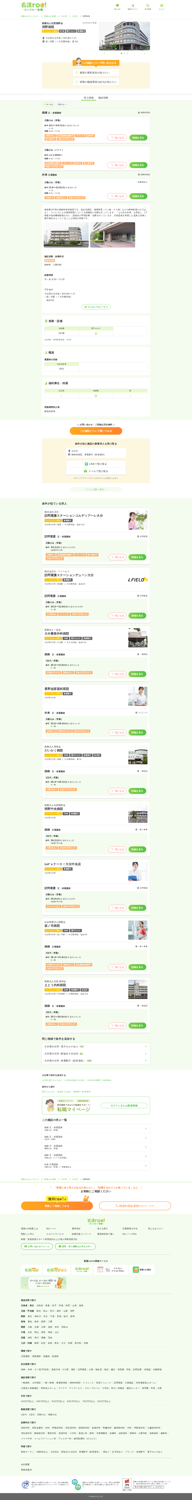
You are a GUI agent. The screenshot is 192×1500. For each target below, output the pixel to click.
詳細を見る (138, 137)
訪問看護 (82, 1369)
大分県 (64, 16)
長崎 (50, 1343)
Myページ (51, 1228)
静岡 (43, 1321)
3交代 (32, 1414)
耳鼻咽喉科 (101, 1433)
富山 (45, 1311)
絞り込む (50, 104)
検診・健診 (109, 1369)
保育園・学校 (124, 1369)
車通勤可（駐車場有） (82, 1091)
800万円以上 (104, 1401)
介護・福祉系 (95, 1369)
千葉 (52, 1316)
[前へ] (107, 53)
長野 (72, 1311)
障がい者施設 (117, 1388)
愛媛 (43, 1337)
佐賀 (43, 1343)
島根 (50, 1332)
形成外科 (63, 1433)
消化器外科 (26, 1433)
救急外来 (56, 1369)
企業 (160, 1388)
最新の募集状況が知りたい (95, 72)
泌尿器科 (123, 1433)
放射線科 (154, 1433)
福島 (81, 1305)
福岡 (36, 1343)
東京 (30, 1316)
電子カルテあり (48, 1091)
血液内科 (96, 1427)
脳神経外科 (39, 1433)
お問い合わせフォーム (39, 1246)
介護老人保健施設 (29, 1388)
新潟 (38, 1311)
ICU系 (66, 1369)
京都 (36, 1327)
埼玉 (45, 1316)
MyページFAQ (129, 1234)
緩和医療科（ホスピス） (86, 1438)
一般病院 (25, 1382)
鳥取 (43, 1332)
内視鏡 (147, 1369)
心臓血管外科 (153, 1427)
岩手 (54, 1305)
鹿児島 (78, 1343)
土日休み (54, 1451)
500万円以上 (58, 1401)
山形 (74, 1305)
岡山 (36, 1332)
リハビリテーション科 (45, 1438)
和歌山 (65, 1327)
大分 (63, 1343)
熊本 (56, 1343)
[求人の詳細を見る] (96, 536)
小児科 (73, 1433)
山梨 (65, 1311)
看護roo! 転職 (50, 16)
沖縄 (86, 1343)
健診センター (133, 1388)
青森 (47, 1305)
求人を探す (102, 1228)
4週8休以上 (42, 1451)
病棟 (23, 1369)
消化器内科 (70, 1427)
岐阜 (36, 1321)
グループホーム (92, 1388)
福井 (59, 1311)
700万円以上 (88, 1401)
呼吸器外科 (139, 1427)
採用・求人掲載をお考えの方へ (77, 1246)
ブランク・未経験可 (135, 1451)
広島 (30, 1332)
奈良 (57, 1327)
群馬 (72, 1316)
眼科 (92, 1433)
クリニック (88, 1382)
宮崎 (70, 1343)
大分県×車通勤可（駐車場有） (100, 1080)
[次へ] (142, 53)
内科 (47, 1427)
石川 (52, 1311)
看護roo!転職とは (29, 1228)
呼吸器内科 (57, 1427)
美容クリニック (103, 1382)
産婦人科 (83, 1433)
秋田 (68, 1305)
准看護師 (36, 1356)
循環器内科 (84, 1427)
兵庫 (43, 1327)
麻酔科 (164, 1433)
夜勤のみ (52, 1414)
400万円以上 (42, 1401)
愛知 (30, 1321)
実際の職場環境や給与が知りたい (98, 81)
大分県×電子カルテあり (52, 1080)
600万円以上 (73, 1401)
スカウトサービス (55, 1234)
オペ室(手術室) (41, 1369)
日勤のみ (61, 104)
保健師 (46, 1356)
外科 (129, 1427)
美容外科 (25, 1427)
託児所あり (117, 1451)
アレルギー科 (64, 1438)
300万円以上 (27, 1401)
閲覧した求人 (27, 1234)
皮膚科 (113, 1433)
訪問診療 (137, 1369)
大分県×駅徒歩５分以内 (74, 1080)
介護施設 (129, 1382)
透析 (73, 1369)
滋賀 (50, 1327)
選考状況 (76, 1228)
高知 (50, 1337)
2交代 (24, 1414)
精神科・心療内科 (138, 1433)
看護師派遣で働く (106, 1234)
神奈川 (37, 1316)
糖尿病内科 (119, 1427)
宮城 (61, 1305)
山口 (57, 1332)
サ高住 (105, 1388)
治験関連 (157, 1369)
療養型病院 (61, 1382)
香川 (36, 1337)
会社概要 (25, 1464)
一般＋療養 (48, 1382)
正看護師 (25, 1356)
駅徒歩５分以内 (64, 1091)
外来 (30, 1369)
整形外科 (52, 1433)
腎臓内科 (107, 1427)
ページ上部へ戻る (95, 489)
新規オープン (27, 1451)
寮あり (106, 1451)
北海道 (39, 1305)
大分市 (75, 16)
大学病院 (36, 1382)
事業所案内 (26, 1469)
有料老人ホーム (48, 1388)
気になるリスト (155, 1228)
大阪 (30, 1327)
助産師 (55, 1356)
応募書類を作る (130, 1228)
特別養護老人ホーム (146, 1382)
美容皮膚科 (37, 1427)
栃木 (66, 1316)
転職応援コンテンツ (81, 1234)
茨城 (59, 1316)
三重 (50, 1321)
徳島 (30, 1337)
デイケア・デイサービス (70, 1388)
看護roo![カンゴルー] (30, 16)
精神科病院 (75, 1382)
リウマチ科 (26, 1438)
